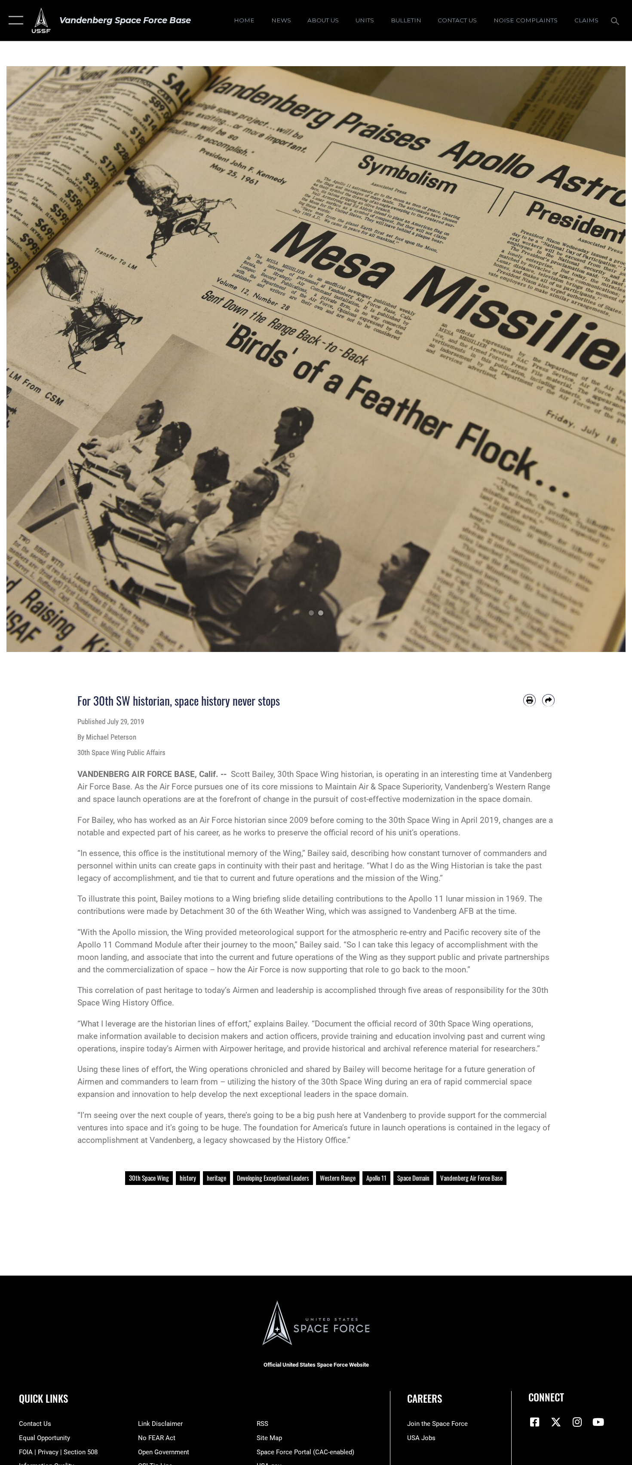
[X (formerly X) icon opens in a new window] (555, 1422)
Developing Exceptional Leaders (273, 1177)
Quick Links (43, 1398)
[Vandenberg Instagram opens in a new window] (577, 1422)
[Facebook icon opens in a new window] (534, 1422)
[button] (14, 20)
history (188, 1177)
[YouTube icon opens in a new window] (598, 1422)
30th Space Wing (149, 1177)
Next (595, 359)
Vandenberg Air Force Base (471, 1177)
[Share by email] (548, 700)
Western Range (338, 1177)
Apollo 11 (376, 1177)
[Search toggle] (616, 20)
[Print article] (529, 700)
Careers (424, 1398)
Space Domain (413, 1177)
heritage (216, 1177)
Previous (37, 359)
